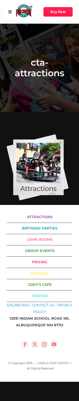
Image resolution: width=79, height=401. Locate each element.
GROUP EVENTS (39, 251)
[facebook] (25, 344)
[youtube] (54, 344)
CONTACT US (43, 305)
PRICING (39, 262)
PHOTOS (40, 296)
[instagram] (44, 344)
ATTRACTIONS (40, 217)
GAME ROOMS (40, 239)
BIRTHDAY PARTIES (39, 228)
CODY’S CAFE (40, 285)
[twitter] (34, 344)
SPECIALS (40, 273)
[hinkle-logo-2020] (24, 6)
